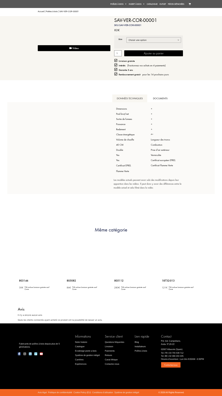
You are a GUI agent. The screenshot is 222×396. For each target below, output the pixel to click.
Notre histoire (81, 342)
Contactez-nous (112, 364)
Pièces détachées (176, 4)
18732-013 (168, 280)
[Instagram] (24, 353)
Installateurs (140, 346)
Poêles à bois (116, 4)
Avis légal (42, 392)
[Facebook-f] (19, 353)
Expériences (80, 364)
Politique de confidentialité (60, 392)
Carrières (79, 360)
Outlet (162, 4)
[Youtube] (41, 353)
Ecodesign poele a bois (85, 351)
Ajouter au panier (154, 53)
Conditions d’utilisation (102, 392)
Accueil (41, 11)
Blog (137, 342)
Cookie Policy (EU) (82, 392)
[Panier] (190, 4)
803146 (23, 280)
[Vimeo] (35, 353)
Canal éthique (111, 360)
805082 (71, 280)
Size (120, 39)
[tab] (129, 98)
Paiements (110, 351)
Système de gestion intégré (87, 355)
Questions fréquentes (114, 342)
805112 (118, 280)
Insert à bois (135, 4)
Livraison (109, 346)
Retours (108, 355)
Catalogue (152, 4)
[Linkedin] (30, 353)
